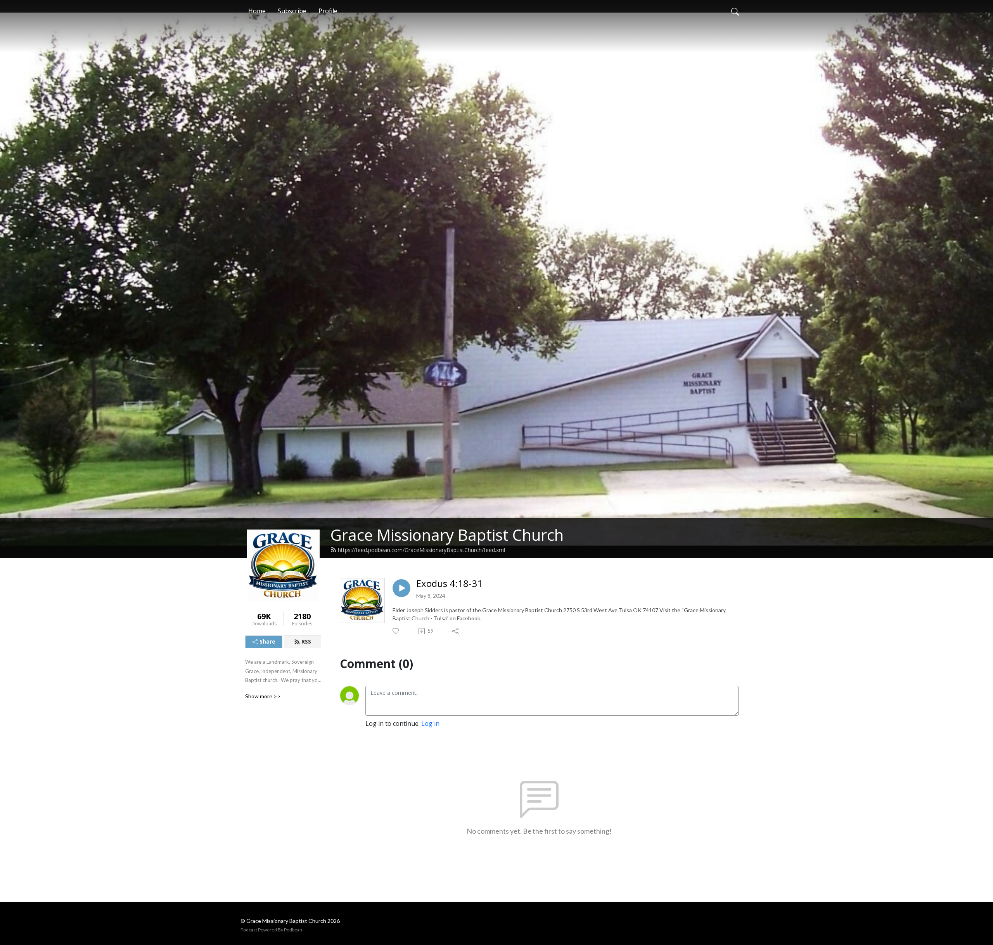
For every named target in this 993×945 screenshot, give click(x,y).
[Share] (456, 631)
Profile (327, 11)
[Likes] (396, 631)
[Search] (735, 11)
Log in (430, 723)
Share (267, 641)
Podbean (293, 930)
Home (257, 11)
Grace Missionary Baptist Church (447, 534)
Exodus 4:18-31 (449, 583)
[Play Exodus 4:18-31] (401, 588)
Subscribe (292, 11)
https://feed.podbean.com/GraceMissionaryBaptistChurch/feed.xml (421, 550)
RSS (306, 641)
